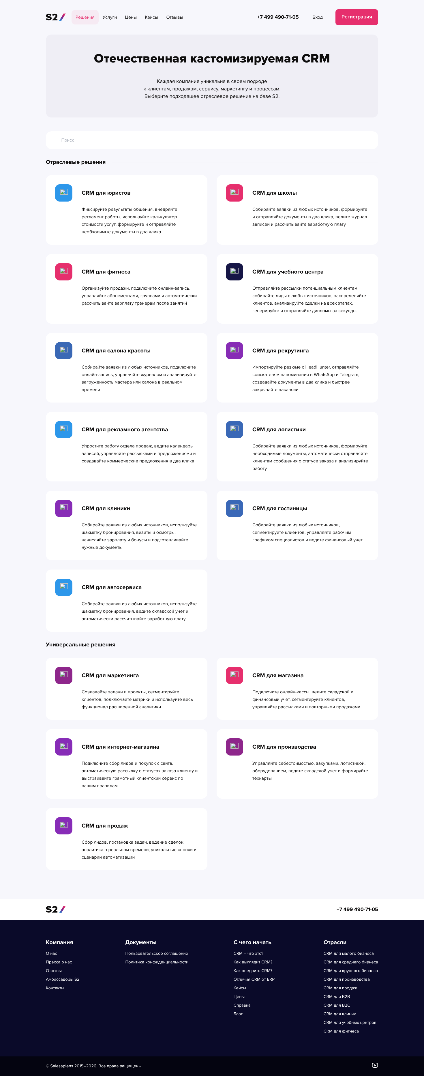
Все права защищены (119, 1066)
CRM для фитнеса (341, 1031)
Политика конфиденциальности (156, 962)
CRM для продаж (340, 988)
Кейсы (240, 988)
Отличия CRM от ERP (254, 979)
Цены (239, 996)
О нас (51, 953)
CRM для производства (347, 979)
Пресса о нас (59, 962)
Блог (238, 1014)
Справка (242, 1005)
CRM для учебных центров (350, 1022)
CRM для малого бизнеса (349, 953)
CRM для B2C (337, 1005)
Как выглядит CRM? (253, 962)
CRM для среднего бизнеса (351, 962)
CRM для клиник (340, 1014)
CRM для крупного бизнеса (351, 970)
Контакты (55, 988)
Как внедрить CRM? (253, 970)
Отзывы (54, 970)
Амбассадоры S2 (63, 979)
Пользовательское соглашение (156, 953)
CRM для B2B (337, 996)
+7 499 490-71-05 (357, 909)
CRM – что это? (248, 953)
